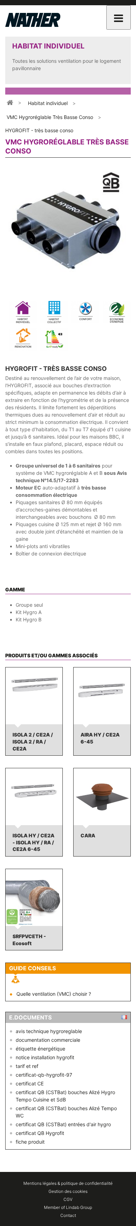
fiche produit (30, 1142)
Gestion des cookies (68, 1191)
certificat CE (30, 1083)
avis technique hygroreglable (49, 1031)
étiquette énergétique (40, 1049)
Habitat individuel (48, 103)
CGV (68, 1199)
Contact (68, 1215)
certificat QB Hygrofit (40, 1133)
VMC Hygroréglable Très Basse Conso (50, 117)
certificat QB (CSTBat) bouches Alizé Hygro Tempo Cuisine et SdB (65, 1095)
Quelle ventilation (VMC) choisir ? (53, 994)
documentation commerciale (48, 1040)
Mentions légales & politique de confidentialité (68, 1183)
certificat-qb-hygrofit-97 (44, 1075)
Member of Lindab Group (68, 1207)
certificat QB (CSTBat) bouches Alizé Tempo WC (66, 1112)
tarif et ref (27, 1066)
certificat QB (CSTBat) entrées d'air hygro (63, 1124)
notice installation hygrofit (45, 1057)
